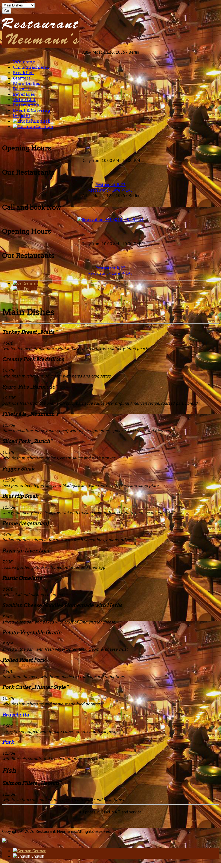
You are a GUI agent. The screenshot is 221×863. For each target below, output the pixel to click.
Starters (22, 78)
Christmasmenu (31, 67)
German (44, 126)
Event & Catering (31, 110)
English (42, 121)
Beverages (24, 94)
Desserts (22, 88)
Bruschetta (15, 715)
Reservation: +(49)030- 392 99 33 (113, 219)
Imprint (21, 115)
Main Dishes (26, 83)
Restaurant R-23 (110, 184)
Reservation (26, 105)
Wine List (24, 99)
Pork (8, 742)
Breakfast (23, 72)
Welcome (24, 61)
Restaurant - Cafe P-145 (110, 190)
